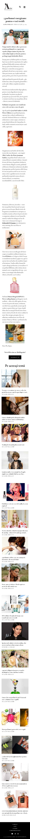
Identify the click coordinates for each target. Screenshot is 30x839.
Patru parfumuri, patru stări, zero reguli (13, 729)
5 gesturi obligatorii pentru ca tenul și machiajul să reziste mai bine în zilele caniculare (13, 672)
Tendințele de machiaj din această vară (13, 445)
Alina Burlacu (8, 24)
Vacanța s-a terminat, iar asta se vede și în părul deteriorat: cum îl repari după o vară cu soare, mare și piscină (14, 392)
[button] (20, 7)
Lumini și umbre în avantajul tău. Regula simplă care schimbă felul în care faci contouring (13, 474)
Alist (15, 826)
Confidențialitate (15, 830)
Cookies (15, 828)
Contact (14, 824)
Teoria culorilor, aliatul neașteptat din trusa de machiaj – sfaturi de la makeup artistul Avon (15, 533)
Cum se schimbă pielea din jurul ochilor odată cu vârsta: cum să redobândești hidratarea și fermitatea (13, 419)
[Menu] (24, 7)
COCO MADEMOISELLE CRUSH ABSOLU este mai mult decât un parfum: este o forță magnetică (15, 813)
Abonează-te (15, 357)
